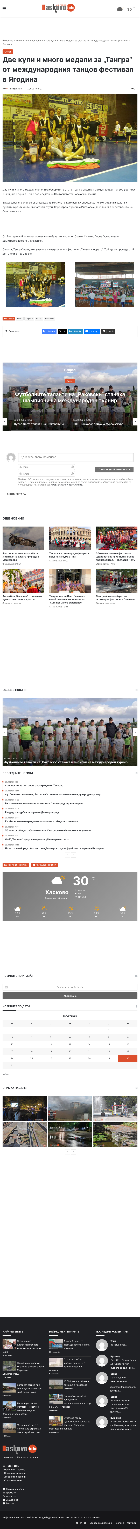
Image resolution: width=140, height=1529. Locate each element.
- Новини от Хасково (14, 1469)
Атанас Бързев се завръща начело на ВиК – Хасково (76, 1345)
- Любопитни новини (14, 1476)
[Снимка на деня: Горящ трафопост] (70, 1108)
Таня (113, 1341)
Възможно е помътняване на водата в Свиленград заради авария (54, 762)
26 (50, 1058)
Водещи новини (35, 40)
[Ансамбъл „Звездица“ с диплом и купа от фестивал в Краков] (23, 581)
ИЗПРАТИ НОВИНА (45, 865)
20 (70, 1051)
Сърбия (29, 318)
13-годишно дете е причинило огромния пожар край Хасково (29, 1429)
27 (70, 1058)
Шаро (113, 1373)
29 (108, 1058)
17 (12, 1051)
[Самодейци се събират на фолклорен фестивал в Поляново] (116, 581)
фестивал (49, 318)
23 (128, 1051)
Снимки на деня (14, 1489)
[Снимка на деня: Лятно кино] (25, 1108)
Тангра (39, 318)
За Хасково (11, 1499)
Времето (10, 1492)
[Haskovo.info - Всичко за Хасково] (58, 8)
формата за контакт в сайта (67, 484)
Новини (20, 40)
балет (19, 318)
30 (128, 1058)
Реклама (119, 1522)
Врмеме (115, 1356)
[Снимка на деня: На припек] (115, 1134)
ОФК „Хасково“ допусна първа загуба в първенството (70, 397)
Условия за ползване (101, 1522)
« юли (6, 1074)
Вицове (9, 1503)
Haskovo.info (15, 88)
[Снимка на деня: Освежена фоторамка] (115, 1108)
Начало (9, 40)
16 (128, 1044)
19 (51, 1051)
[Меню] (4, 10)
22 (108, 1051)
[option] (70, 397)
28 (89, 1058)
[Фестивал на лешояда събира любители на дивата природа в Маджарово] (23, 538)
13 (70, 1044)
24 (12, 1058)
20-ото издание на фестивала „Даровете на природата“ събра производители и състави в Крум (115, 556)
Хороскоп (10, 1496)
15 (108, 1044)
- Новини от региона (14, 1473)
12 (51, 1044)
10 (12, 1044)
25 (31, 1058)
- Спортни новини (12, 1480)
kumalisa (115, 1417)
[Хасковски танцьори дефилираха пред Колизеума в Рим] (70, 538)
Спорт (7, 51)
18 (31, 1051)
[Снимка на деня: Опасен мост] (25, 1134)
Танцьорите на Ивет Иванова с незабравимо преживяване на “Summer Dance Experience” (67, 599)
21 (89, 1051)
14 (89, 1044)
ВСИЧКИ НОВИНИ (17, 865)
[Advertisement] (70, 621)
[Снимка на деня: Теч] (70, 1134)
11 (31, 1044)
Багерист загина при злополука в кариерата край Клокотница (29, 1388)
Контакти (132, 1522)
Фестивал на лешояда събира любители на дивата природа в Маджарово (21, 556)
